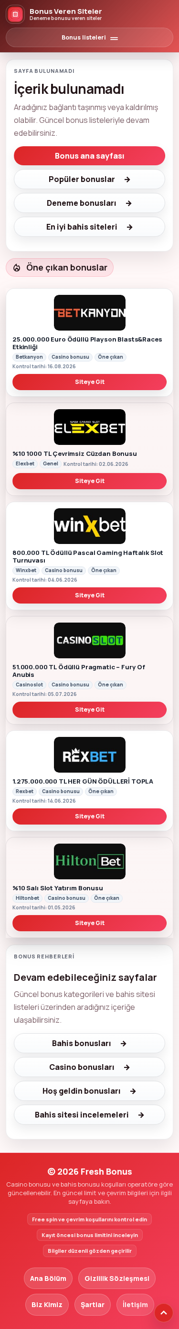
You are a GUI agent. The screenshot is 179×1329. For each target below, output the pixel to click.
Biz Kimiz (47, 1304)
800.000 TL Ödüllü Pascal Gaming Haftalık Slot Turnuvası (87, 556)
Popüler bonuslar (82, 179)
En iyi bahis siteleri (81, 227)
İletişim (135, 1304)
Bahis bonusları (81, 1043)
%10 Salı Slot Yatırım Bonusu (57, 888)
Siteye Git (90, 382)
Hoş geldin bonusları (81, 1091)
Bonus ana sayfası (90, 156)
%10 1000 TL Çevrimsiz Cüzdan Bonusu (74, 453)
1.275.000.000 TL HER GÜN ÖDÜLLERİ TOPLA (82, 781)
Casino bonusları (82, 1067)
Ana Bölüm (48, 1278)
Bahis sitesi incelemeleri (82, 1114)
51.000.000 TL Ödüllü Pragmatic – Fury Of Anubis (78, 670)
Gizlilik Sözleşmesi (116, 1278)
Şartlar (93, 1304)
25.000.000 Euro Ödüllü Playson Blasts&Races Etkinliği (87, 343)
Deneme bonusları (81, 203)
